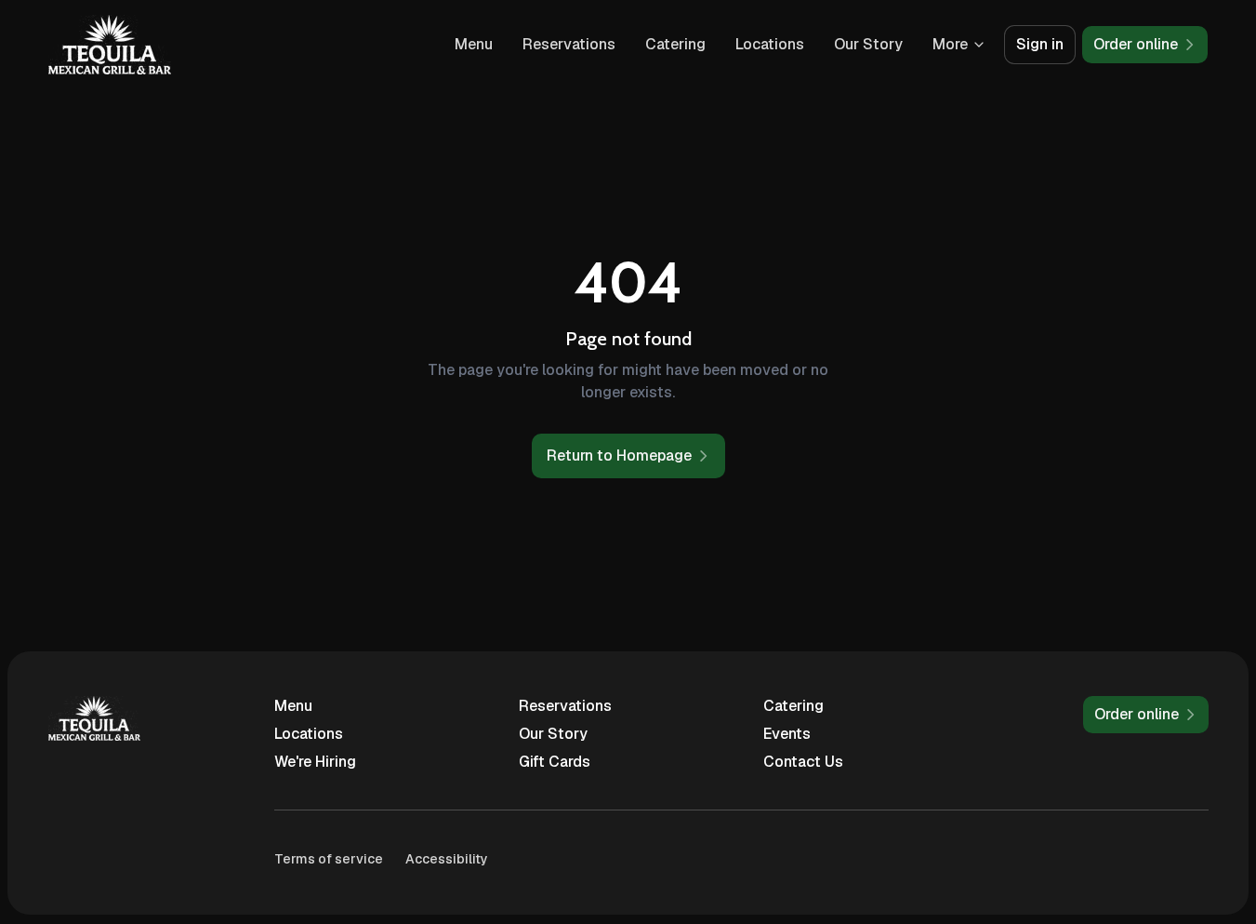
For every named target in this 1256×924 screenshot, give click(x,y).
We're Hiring (315, 761)
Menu (474, 44)
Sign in (1040, 44)
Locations (769, 44)
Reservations (568, 44)
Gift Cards (554, 761)
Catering (675, 44)
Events (787, 733)
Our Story (868, 44)
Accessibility (446, 858)
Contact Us (803, 761)
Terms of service (328, 858)
